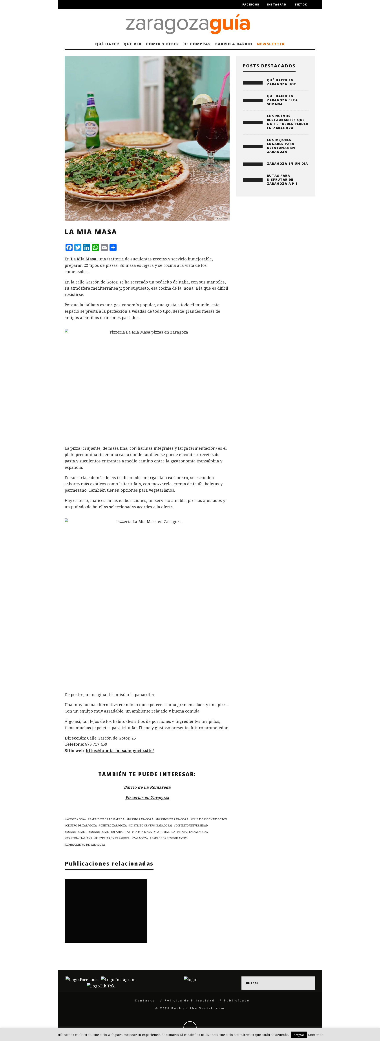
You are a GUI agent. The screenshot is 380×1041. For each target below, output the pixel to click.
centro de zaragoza (81, 825)
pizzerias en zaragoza (113, 838)
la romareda (165, 832)
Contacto (145, 1000)
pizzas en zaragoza (193, 832)
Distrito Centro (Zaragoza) (151, 825)
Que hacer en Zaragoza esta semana (282, 100)
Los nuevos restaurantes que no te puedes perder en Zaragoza (287, 122)
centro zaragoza (113, 825)
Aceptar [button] (299, 1035)
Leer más (315, 1034)
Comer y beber (162, 43)
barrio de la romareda (107, 819)
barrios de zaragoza (172, 819)
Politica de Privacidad (189, 1000)
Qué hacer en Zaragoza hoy (281, 82)
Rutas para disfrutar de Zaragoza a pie (282, 179)
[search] (308, 983)
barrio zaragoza (140, 819)
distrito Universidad (192, 825)
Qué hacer (107, 43)
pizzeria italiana (79, 838)
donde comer (76, 832)
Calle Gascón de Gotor (209, 819)
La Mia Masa (143, 832)
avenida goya (76, 819)
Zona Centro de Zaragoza (85, 844)
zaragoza (140, 838)
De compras (197, 43)
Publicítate (237, 1000)
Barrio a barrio (233, 43)
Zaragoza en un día (287, 163)
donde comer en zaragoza (110, 832)
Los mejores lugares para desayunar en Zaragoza (281, 146)
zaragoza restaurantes (169, 838)
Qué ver (132, 43)
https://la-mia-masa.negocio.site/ (120, 750)
